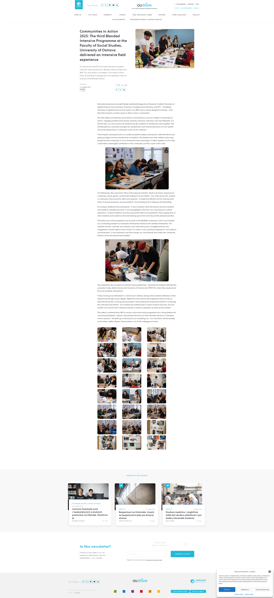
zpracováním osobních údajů (154, 560)
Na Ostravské (186, 8)
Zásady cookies (239, 594)
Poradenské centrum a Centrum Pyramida (146, 19)
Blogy (196, 8)
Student (122, 15)
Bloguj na (198, 591)
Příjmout (227, 590)
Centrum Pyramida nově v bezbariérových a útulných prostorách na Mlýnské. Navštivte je (90, 514)
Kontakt (191, 4)
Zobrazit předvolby (262, 590)
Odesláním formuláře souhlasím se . (144, 560)
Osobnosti (108, 15)
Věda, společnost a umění (142, 15)
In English (82, 89)
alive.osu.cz (81, 590)
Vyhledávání (181, 4)
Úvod (177, 8)
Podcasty (196, 15)
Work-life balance (179, 15)
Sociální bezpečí (118, 19)
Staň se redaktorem (180, 591)
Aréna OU (77, 15)
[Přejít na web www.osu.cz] (79, 4)
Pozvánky (162, 15)
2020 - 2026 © (73, 590)
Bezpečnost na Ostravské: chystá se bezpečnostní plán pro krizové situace (136, 515)
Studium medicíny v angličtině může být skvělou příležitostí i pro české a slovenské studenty (184, 515)
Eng (197, 4)
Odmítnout (245, 590)
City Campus (92, 15)
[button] (270, 572)
